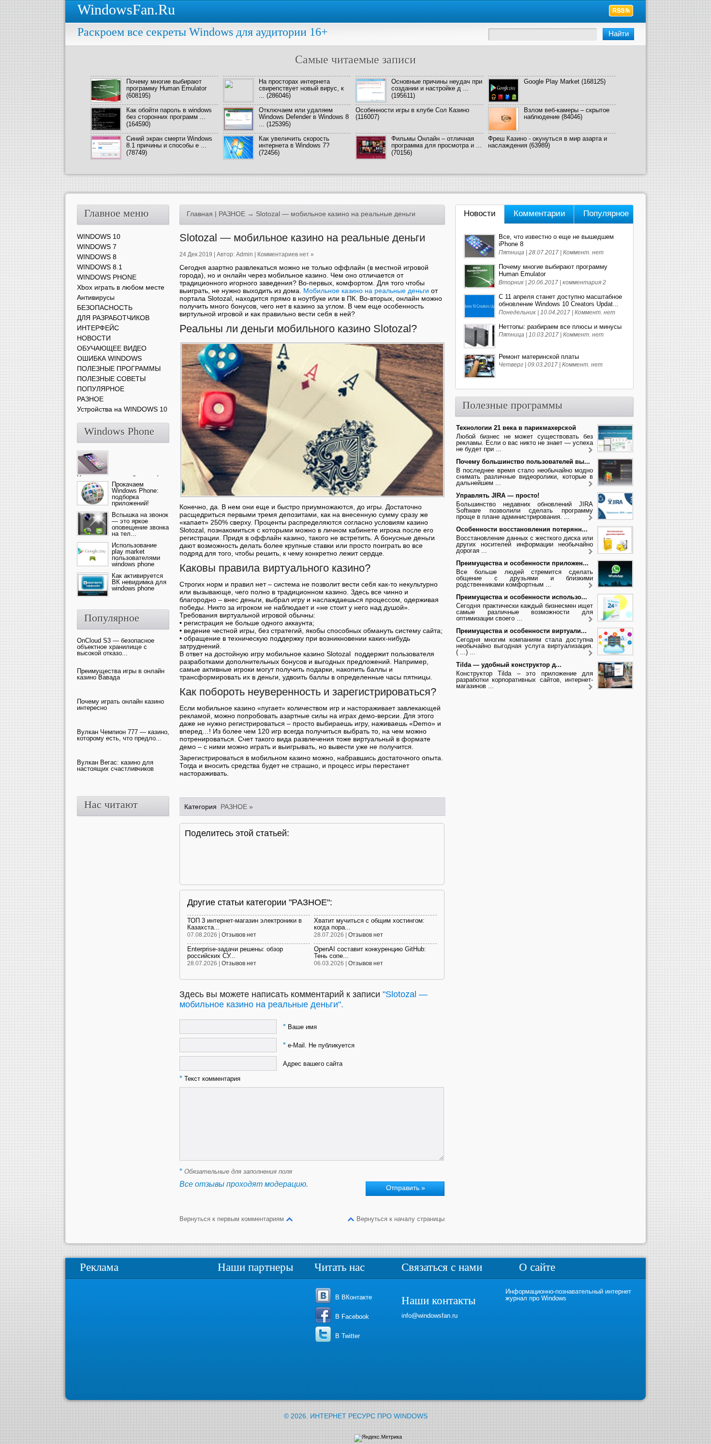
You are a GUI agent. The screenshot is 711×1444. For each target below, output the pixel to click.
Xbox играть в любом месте (120, 287)
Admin (244, 254)
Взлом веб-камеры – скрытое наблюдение (566, 113)
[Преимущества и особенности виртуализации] (590, 653)
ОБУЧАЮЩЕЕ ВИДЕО (112, 348)
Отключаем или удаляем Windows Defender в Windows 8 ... (304, 117)
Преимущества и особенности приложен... (522, 563)
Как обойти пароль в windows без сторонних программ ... (169, 113)
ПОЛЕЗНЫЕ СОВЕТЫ (111, 379)
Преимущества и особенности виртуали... (521, 630)
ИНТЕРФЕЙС (98, 328)
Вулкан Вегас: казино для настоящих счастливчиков (115, 765)
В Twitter (347, 1336)
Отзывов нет (239, 934)
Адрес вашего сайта (312, 1063)
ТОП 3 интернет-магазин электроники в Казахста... (244, 924)
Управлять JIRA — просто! (497, 495)
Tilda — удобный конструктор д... (509, 664)
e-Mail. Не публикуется (319, 1045)
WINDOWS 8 (97, 257)
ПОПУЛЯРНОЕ (100, 389)
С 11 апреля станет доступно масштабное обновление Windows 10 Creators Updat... (560, 300)
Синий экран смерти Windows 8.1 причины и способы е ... (169, 142)
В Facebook (352, 1316)
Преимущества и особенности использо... (521, 597)
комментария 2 (584, 282)
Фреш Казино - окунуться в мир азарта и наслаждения (547, 142)
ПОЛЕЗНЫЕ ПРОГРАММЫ (119, 368)
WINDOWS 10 (98, 236)
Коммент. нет (583, 252)
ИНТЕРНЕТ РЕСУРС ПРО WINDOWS (369, 1416)
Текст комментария (209, 1078)
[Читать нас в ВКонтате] (324, 1302)
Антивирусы (96, 297)
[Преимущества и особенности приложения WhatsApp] (590, 586)
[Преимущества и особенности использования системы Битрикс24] (590, 620)
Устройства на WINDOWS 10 (122, 409)
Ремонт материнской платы (539, 356)
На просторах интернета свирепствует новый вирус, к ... (301, 88)
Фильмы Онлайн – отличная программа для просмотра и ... (436, 142)
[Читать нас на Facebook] (324, 1322)
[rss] (621, 10)
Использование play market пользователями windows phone (136, 555)
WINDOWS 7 (97, 246)
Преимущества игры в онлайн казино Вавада (120, 674)
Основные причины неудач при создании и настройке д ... (436, 85)
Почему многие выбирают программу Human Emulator (166, 85)
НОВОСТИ (94, 338)
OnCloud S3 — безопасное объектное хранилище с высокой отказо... (115, 647)
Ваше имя (300, 1027)
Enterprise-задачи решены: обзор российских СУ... (235, 952)
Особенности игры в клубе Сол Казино (412, 110)
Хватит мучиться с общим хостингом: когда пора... (369, 924)
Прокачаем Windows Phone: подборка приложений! (135, 494)
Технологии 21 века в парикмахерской (516, 427)
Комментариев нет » (285, 254)
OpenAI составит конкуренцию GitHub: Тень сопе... (370, 952)
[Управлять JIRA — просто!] (590, 518)
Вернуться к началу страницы (400, 1219)
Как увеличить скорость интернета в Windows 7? (294, 142)
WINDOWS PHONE (106, 277)
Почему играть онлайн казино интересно (120, 704)
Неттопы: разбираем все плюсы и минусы (560, 326)
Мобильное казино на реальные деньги (366, 291)
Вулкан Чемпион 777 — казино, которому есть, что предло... (123, 735)
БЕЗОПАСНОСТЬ (105, 307)
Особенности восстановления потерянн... (522, 529)
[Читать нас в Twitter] (324, 1341)
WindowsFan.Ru (126, 9)
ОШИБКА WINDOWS (109, 358)
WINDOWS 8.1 (99, 267)
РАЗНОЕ (232, 214)
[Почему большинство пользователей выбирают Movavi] (590, 484)
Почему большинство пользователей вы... (523, 461)
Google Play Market (551, 81)
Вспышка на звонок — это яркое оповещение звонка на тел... (140, 524)
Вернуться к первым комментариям (231, 1219)
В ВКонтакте (353, 1297)
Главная (200, 214)
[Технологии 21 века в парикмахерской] (590, 450)
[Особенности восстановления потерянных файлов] (590, 552)
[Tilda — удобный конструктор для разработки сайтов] (590, 687)
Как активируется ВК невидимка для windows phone (139, 582)
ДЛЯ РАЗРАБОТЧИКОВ (113, 318)
